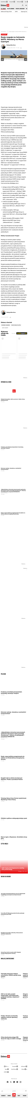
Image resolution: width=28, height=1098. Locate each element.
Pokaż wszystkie (5, 327)
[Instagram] (20, 1082)
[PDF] (10, 317)
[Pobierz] (21, 47)
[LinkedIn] (14, 1082)
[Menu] (26, 5)
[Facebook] (7, 1082)
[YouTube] (17, 1082)
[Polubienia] (2, 1091)
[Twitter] (10, 1082)
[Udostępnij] (26, 1091)
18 (14, 1091)
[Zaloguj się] (23, 5)
